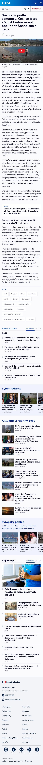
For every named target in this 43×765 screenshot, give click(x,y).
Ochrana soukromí (15, 761)
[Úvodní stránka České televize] (11, 681)
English (4, 761)
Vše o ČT (5, 742)
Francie (6, 299)
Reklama (25, 711)
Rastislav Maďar (24, 304)
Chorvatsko (26, 299)
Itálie (22, 294)
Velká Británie (8, 309)
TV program (6, 707)
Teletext (5, 720)
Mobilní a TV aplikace (10, 738)
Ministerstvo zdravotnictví (12, 314)
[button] (21, 51)
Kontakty (26, 742)
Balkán (15, 299)
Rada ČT (25, 724)
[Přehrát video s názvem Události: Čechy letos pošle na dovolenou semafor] (21, 51)
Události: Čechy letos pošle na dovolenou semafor (19, 64)
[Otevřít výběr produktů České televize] (40, 3)
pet (3, 34)
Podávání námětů (29, 733)
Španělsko (32, 294)
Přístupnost (28, 761)
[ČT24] (6, 3)
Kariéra (25, 729)
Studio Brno (26, 716)
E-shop (4, 733)
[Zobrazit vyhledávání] (35, 3)
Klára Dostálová (9, 304)
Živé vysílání (6, 711)
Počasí (4, 729)
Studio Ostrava (28, 720)
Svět (5, 294)
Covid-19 (31, 319)
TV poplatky (6, 716)
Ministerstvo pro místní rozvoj (13, 319)
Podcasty (5, 724)
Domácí (13, 294)
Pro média (26, 707)
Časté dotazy (27, 738)
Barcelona (20, 309)
